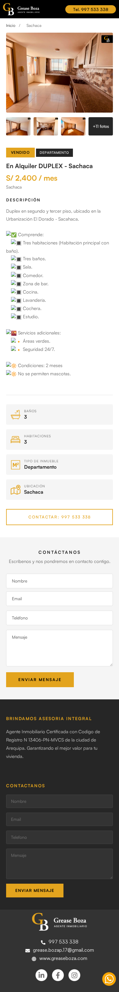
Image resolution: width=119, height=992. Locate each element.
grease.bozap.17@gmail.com (63, 950)
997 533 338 (63, 942)
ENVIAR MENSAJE (34, 890)
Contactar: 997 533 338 (59, 516)
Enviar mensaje (40, 679)
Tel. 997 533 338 (90, 9)
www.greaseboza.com (63, 958)
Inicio (10, 25)
